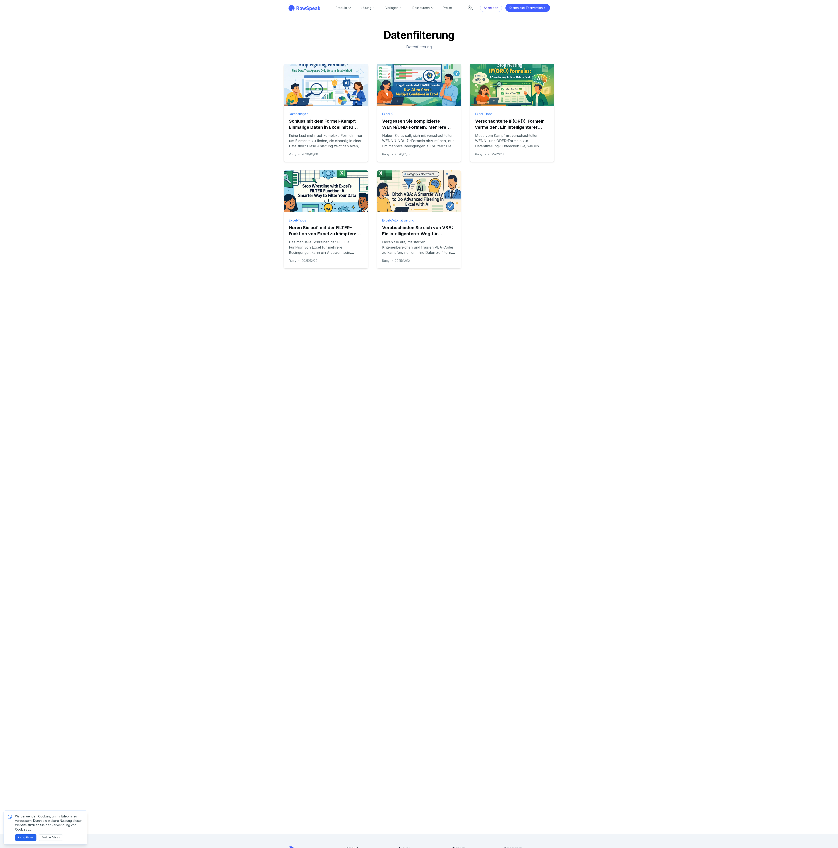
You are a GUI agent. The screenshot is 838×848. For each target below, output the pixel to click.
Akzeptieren (26, 837)
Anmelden (491, 8)
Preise (447, 8)
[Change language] (470, 7)
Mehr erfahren (51, 837)
